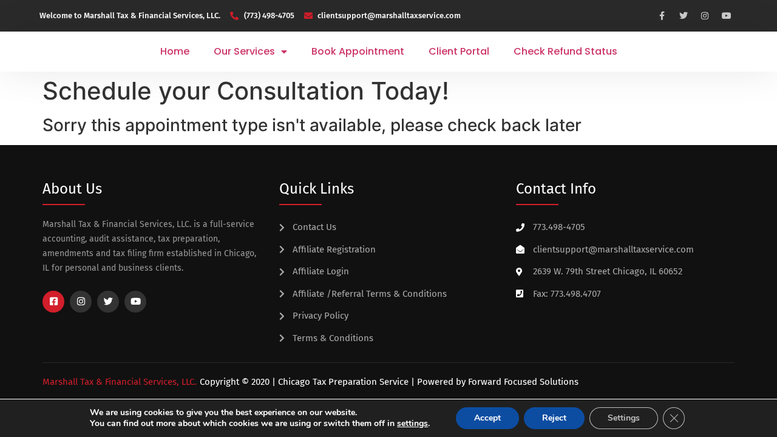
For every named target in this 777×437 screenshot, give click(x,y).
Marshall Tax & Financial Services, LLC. (119, 381)
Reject (554, 418)
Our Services (244, 51)
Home (174, 51)
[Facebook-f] (662, 16)
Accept (487, 418)
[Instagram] (705, 16)
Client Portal (459, 51)
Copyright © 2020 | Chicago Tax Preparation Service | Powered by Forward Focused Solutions (389, 381)
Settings (624, 418)
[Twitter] (683, 16)
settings (412, 423)
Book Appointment (357, 51)
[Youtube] (727, 16)
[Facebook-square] (53, 302)
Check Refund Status (565, 51)
